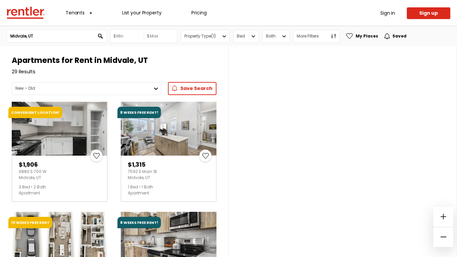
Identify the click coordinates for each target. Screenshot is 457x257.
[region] (343, 151)
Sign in (387, 13)
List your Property (141, 12)
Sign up (428, 13)
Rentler (26, 13)
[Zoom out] (443, 237)
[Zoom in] (443, 217)
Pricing (198, 12)
